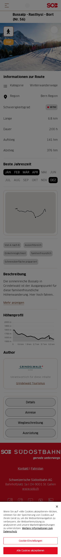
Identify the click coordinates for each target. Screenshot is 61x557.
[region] (30, 529)
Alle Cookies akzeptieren (30, 550)
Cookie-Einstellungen (30, 541)
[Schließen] (57, 506)
